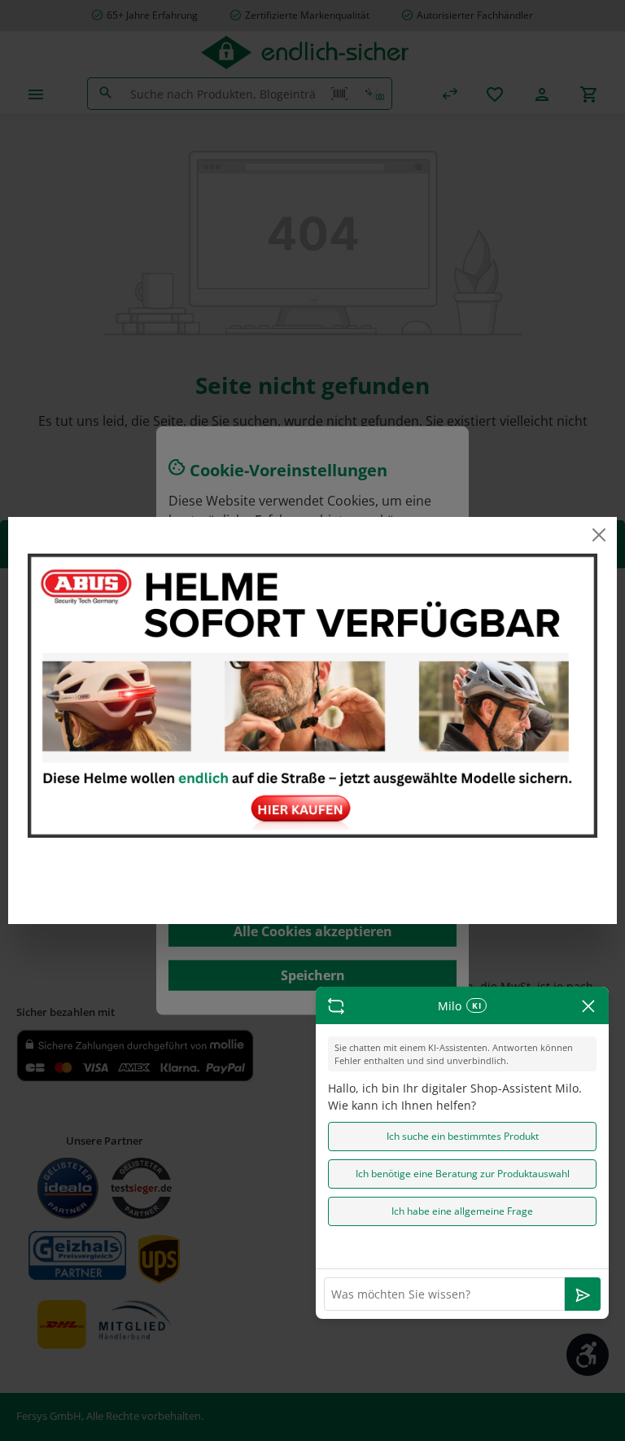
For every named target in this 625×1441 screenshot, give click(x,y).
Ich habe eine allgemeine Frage (462, 1211)
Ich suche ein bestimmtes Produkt (463, 1136)
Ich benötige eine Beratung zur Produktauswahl (463, 1173)
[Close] (598, 535)
